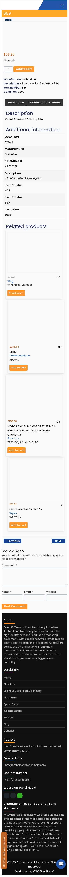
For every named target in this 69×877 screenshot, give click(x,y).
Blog (6, 724)
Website (51, 592)
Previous (13, 541)
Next (58, 541)
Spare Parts (11, 704)
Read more (16, 293)
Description (16, 102)
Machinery (10, 697)
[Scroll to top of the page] (64, 874)
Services (9, 717)
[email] (6, 795)
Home (7, 677)
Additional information (44, 102)
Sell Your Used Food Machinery (23, 691)
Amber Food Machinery (33, 862)
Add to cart (24, 69)
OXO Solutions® (43, 871)
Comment (9, 565)
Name (6, 592)
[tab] (16, 102)
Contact (9, 730)
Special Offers (13, 711)
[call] (13, 795)
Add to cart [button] (18, 367)
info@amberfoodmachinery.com (25, 765)
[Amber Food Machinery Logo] (18, 4)
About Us (9, 684)
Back (8, 20)
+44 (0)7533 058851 (17, 779)
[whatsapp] (20, 795)
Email (28, 592)
